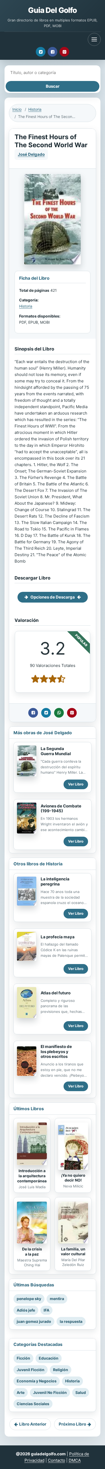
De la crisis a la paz (32, 1251)
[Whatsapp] (59, 713)
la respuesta (71, 1321)
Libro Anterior (32, 1424)
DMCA (75, 1460)
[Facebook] (52, 52)
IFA (46, 1310)
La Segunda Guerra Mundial (56, 751)
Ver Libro (75, 784)
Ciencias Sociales (33, 1403)
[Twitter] (41, 52)
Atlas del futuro (56, 992)
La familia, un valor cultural (73, 1251)
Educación (48, 1358)
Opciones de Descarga (52, 597)
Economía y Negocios (37, 1381)
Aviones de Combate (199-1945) (61, 808)
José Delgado (31, 154)
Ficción (23, 1358)
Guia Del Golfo (52, 10)
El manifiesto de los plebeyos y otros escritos (56, 1051)
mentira (57, 1298)
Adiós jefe (26, 1310)
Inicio (17, 109)
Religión (60, 1369)
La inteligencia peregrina (55, 881)
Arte (20, 1392)
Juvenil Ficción (30, 1369)
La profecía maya (58, 936)
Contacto (56, 1460)
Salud (80, 1392)
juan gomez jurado (34, 1321)
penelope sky (29, 1298)
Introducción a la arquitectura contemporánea (32, 1175)
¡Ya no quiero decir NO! (73, 1178)
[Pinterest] (64, 52)
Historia (34, 109)
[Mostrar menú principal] (94, 39)
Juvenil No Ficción (50, 1392)
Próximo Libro (72, 1424)
